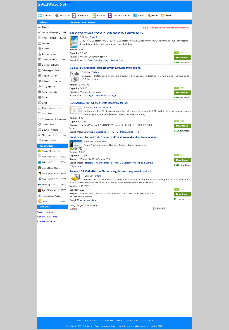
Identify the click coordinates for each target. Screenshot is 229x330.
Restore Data (117, 60)
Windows (47, 15)
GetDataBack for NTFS (128, 132)
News (168, 15)
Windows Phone (120, 15)
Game (140, 15)
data (93, 200)
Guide (154, 15)
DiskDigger (89, 95)
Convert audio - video (51, 108)
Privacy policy (93, 320)
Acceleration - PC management (54, 119)
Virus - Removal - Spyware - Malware (54, 38)
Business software (50, 65)
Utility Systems (49, 86)
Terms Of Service (113, 320)
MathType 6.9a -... (49, 157)
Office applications (50, 70)
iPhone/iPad (82, 15)
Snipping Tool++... (49, 185)
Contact (148, 320)
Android (101, 15)
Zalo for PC (46, 162)
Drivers (45, 97)
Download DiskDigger (106, 95)
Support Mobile (49, 140)
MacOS (70, 2)
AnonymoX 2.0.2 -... (50, 179)
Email (44, 103)
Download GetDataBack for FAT (99, 132)
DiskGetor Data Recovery (96, 60)
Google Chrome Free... (51, 151)
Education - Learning (51, 81)
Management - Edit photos (54, 135)
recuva (86, 200)
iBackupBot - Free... (50, 173)
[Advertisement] (52, 270)
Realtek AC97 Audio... (51, 196)
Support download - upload (54, 59)
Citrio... (44, 201)
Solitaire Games (45, 212)
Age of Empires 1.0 (50, 190)
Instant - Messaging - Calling (54, 32)
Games (45, 27)
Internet (45, 43)
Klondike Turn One (46, 221)
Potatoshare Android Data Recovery (101, 163)
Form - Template (49, 92)
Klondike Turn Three (47, 216)
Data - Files (47, 113)
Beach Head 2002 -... (51, 168)
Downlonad (182, 57)
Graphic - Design (49, 76)
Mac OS (64, 15)
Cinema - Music (49, 54)
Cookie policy (133, 320)
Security (46, 49)
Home (79, 320)
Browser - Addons (50, 130)
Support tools (48, 124)
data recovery (88, 22)
